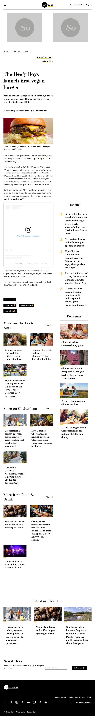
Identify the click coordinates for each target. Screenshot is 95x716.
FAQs (89, 697)
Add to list (47, 61)
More (48, 325)
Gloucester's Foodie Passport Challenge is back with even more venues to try (72, 373)
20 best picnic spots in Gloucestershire (73, 403)
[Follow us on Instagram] (17, 702)
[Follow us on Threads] (11, 702)
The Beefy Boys (45, 155)
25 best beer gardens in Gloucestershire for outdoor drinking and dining (74, 432)
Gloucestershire (25, 305)
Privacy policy (20, 712)
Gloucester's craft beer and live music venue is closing (15, 564)
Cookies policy (8, 712)
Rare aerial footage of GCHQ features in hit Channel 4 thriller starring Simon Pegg (76, 278)
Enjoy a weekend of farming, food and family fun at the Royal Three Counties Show (15, 386)
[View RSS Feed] (46, 702)
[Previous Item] (57, 601)
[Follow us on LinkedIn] (28, 702)
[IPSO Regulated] (11, 687)
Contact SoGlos (60, 697)
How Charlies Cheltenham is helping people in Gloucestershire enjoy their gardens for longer (75, 259)
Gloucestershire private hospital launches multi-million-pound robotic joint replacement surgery (76, 296)
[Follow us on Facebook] (5, 702)
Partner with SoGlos (77, 697)
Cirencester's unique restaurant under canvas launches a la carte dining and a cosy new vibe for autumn (41, 530)
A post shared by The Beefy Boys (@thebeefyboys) (28, 263)
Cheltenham (9, 305)
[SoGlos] (47, 5)
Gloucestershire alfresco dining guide (72, 344)
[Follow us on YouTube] (34, 702)
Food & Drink (9, 311)
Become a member (77, 5)
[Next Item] (61, 601)
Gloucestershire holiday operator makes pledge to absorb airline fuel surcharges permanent (15, 635)
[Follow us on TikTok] (40, 702)
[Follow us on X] (22, 702)
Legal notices (31, 712)
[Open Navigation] (4, 4)
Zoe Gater (9, 111)
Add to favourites (44, 57)
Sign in (89, 5)
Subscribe (78, 668)
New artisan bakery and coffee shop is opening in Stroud (15, 524)
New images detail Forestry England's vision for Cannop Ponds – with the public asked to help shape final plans (77, 635)
